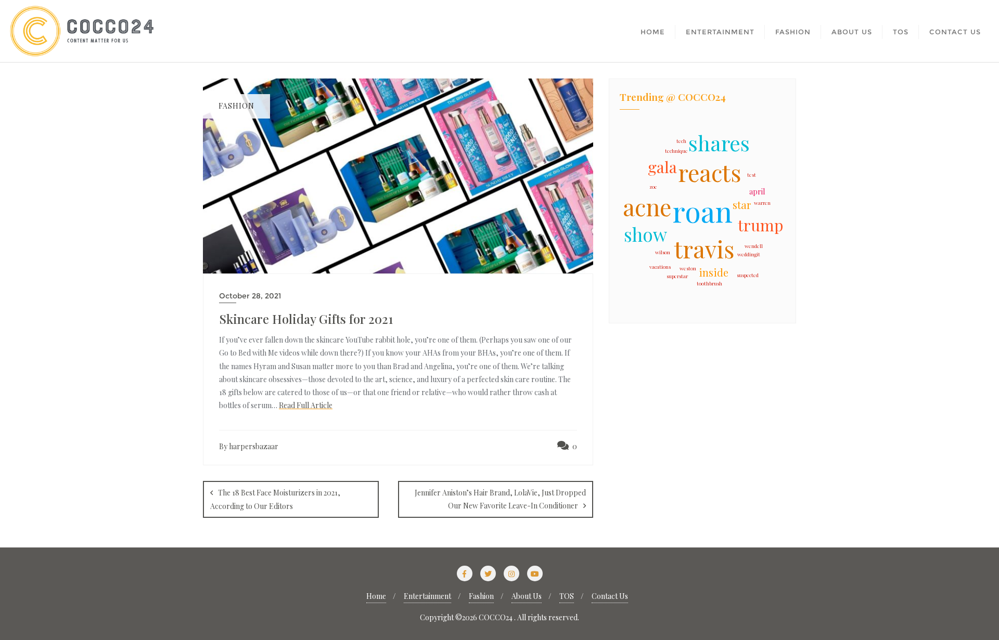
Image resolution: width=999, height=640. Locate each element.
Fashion (481, 596)
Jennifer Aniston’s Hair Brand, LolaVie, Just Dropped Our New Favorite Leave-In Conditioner (500, 499)
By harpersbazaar (248, 446)
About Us (526, 596)
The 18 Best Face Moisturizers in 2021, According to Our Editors (275, 499)
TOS (566, 596)
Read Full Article (305, 405)
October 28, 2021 (250, 296)
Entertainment (427, 596)
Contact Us (610, 596)
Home (376, 596)
